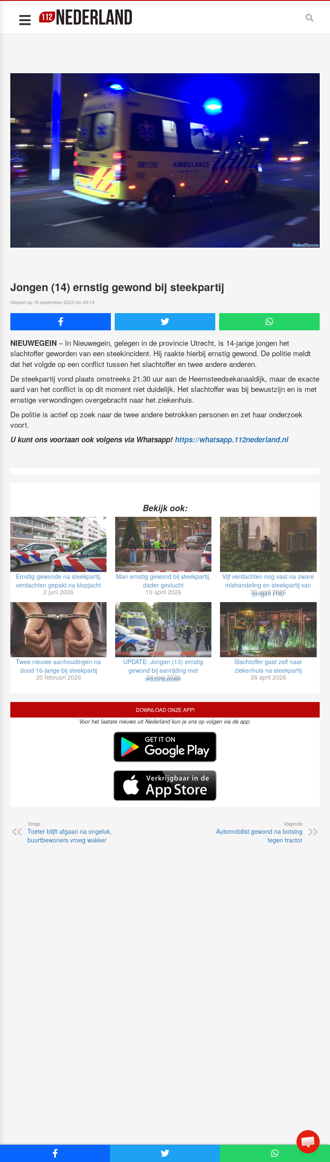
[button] (308, 1141)
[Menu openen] (24, 19)
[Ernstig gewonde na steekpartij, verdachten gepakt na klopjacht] (58, 544)
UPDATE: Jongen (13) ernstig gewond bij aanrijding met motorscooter (163, 670)
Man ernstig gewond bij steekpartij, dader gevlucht (163, 580)
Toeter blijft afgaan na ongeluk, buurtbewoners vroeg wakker (70, 832)
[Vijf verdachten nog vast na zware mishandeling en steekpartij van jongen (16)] (268, 544)
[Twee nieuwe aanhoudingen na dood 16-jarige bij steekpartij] (58, 629)
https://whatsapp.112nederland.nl (231, 439)
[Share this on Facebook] (60, 321)
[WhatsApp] (269, 321)
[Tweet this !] (165, 321)
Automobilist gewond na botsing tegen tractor (259, 832)
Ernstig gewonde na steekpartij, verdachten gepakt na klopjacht (58, 580)
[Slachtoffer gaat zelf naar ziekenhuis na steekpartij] (268, 629)
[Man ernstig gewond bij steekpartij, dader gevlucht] (163, 544)
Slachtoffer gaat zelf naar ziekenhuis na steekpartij (268, 665)
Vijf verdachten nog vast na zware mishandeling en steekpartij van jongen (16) (268, 585)
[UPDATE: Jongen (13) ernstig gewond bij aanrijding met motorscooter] (163, 629)
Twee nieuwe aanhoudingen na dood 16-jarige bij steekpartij (58, 665)
